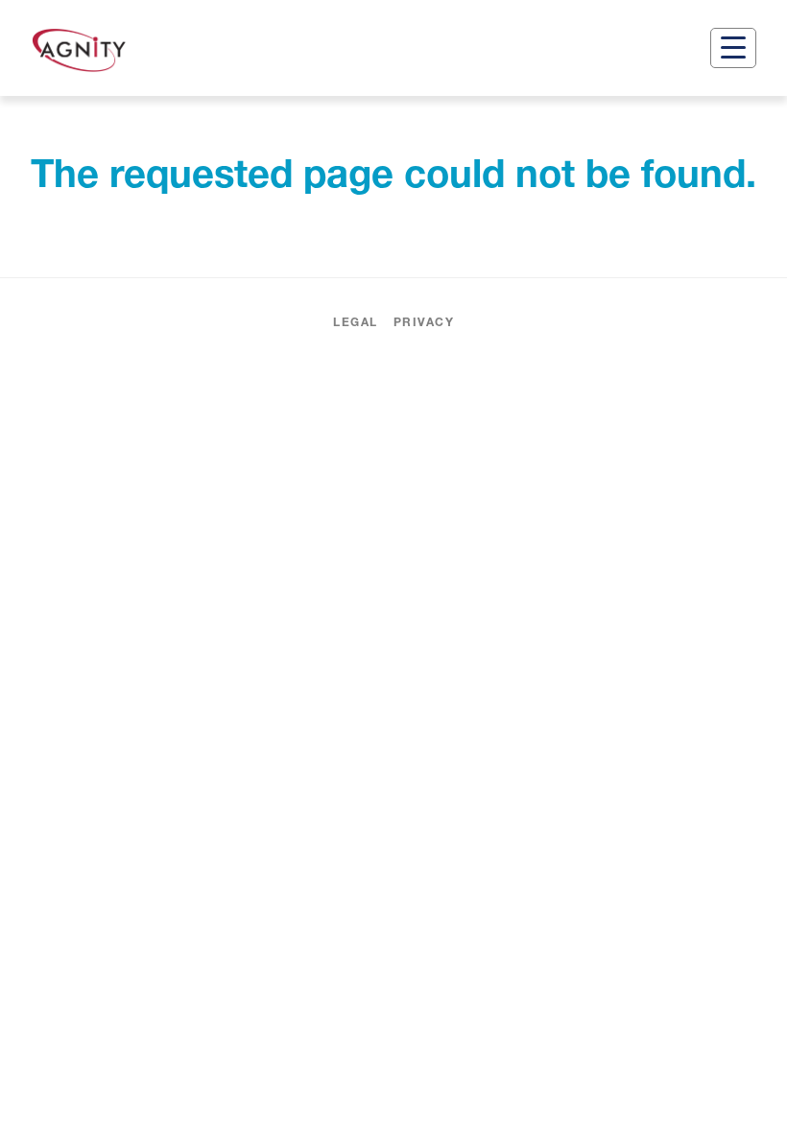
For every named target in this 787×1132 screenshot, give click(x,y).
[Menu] (733, 48)
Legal (355, 322)
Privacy (424, 322)
